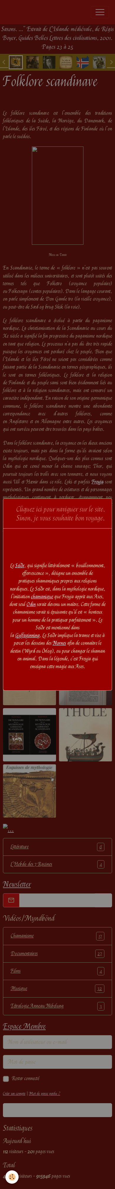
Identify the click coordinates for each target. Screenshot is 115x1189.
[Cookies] (12, 1177)
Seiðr (19, 565)
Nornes (59, 643)
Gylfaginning (27, 635)
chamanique (42, 596)
